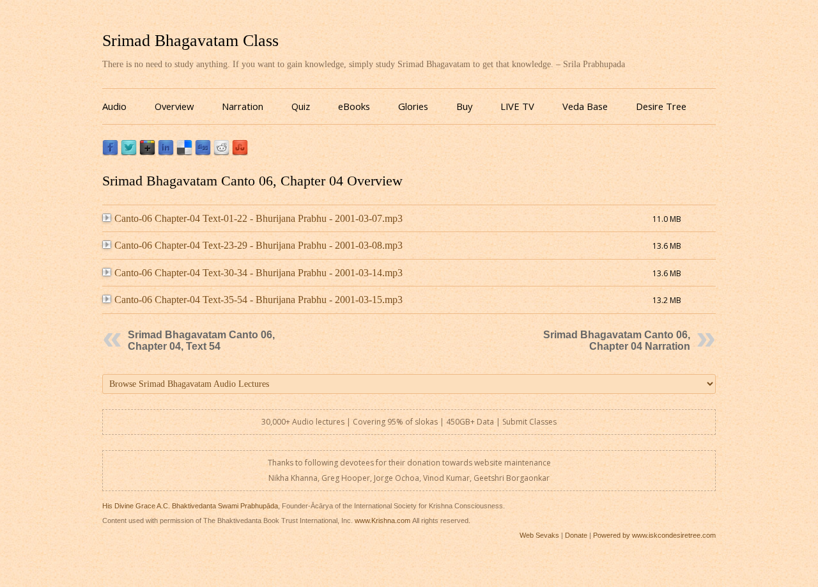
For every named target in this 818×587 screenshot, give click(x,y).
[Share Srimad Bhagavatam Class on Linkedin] (166, 152)
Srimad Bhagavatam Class (190, 40)
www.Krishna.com (382, 520)
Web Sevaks (539, 535)
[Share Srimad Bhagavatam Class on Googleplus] (147, 152)
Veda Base (585, 106)
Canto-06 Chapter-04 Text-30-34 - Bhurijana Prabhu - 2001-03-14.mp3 (258, 272)
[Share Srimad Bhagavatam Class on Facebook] (110, 152)
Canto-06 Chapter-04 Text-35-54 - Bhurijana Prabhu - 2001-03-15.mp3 (258, 299)
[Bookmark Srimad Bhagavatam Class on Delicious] (184, 152)
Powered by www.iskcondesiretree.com (654, 535)
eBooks (354, 106)
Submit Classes (529, 421)
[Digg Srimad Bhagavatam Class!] (203, 152)
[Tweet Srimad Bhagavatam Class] (129, 152)
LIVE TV (517, 106)
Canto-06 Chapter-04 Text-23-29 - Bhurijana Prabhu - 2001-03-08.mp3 (258, 245)
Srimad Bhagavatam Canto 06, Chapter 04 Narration (616, 340)
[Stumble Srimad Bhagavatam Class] (240, 152)
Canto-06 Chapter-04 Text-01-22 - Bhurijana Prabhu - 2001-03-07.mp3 (258, 218)
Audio (114, 106)
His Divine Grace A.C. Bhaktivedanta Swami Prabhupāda (190, 506)
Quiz (300, 106)
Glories (413, 106)
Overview (174, 106)
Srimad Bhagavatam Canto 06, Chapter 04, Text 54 (201, 340)
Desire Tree (661, 106)
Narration (242, 106)
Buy (464, 106)
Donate (576, 535)
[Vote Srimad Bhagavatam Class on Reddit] (221, 152)
